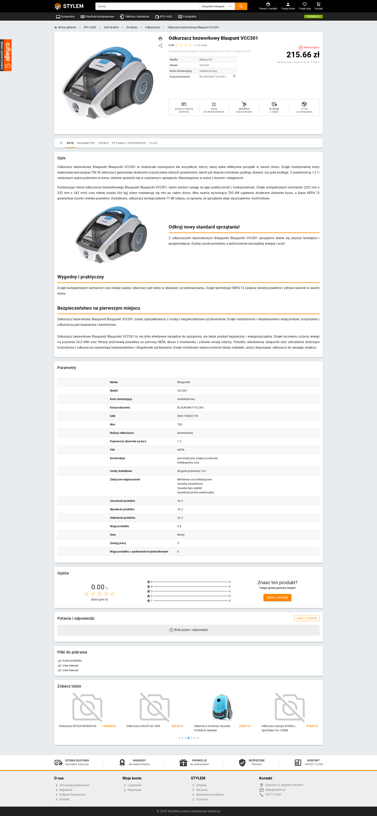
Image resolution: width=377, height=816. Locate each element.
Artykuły (201, 785)
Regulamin (65, 790)
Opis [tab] (70, 143)
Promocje (313, 16)
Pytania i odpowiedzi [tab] (129, 143)
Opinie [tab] (104, 143)
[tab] (61, 143)
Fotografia (189, 16)
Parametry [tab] (86, 143)
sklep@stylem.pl (275, 789)
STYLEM (73, 6)
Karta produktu (72, 660)
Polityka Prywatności (72, 794)
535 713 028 (273, 794)
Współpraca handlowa (210, 794)
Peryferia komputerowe (99, 16)
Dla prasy (202, 790)
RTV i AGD (165, 16)
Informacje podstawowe (74, 785)
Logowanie (134, 785)
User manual (70, 665)
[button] (217, 6)
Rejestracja (134, 790)
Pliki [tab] (153, 143)
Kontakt (64, 799)
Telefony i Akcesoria (136, 16)
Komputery (67, 16)
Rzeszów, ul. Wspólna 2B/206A (284, 785)
